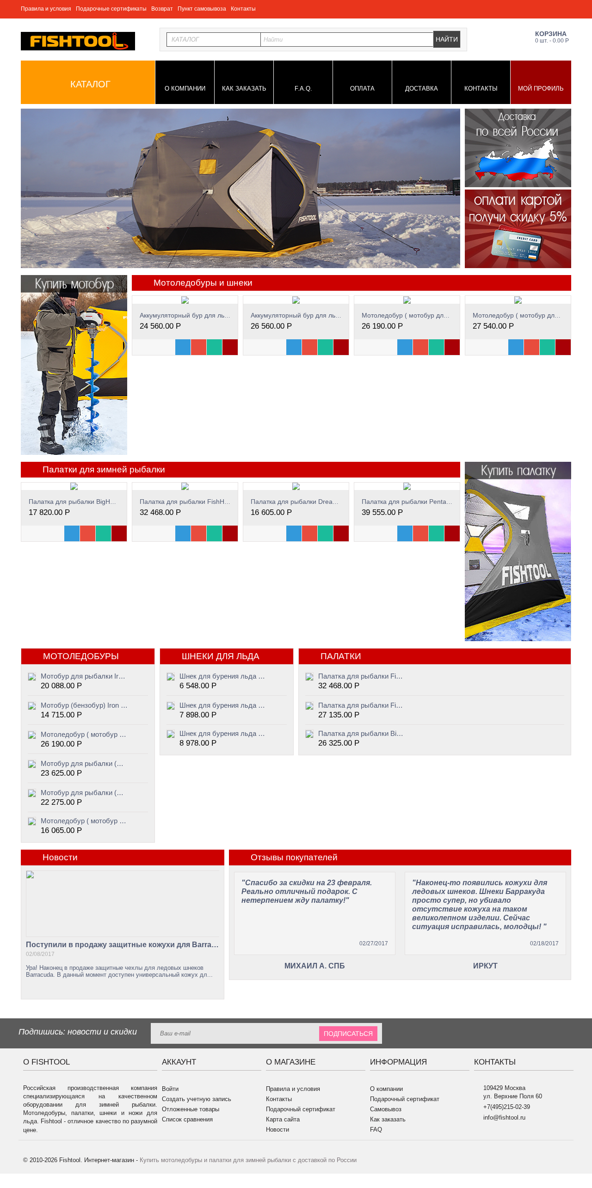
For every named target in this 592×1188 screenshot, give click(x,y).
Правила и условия (46, 9)
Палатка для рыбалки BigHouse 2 (79, 501)
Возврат (162, 9)
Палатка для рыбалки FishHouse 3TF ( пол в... (210, 501)
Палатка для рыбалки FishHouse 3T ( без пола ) (361, 705)
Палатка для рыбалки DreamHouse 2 (307, 501)
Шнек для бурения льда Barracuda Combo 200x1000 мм (222, 733)
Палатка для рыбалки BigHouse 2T (361, 733)
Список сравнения (187, 1119)
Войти (170, 1088)
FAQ (376, 1129)
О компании (185, 88)
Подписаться (348, 1033)
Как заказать (244, 88)
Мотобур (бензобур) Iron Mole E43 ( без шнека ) (84, 705)
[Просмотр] (183, 347)
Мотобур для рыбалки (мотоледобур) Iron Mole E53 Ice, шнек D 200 (84, 763)
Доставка (421, 88)
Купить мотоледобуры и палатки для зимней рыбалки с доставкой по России (248, 1160)
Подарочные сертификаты (111, 9)
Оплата (362, 88)
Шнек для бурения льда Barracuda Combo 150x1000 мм (222, 705)
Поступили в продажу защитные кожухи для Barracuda (122, 945)
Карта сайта (283, 1119)
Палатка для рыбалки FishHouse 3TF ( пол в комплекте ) (361, 676)
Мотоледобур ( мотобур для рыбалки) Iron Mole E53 (84, 821)
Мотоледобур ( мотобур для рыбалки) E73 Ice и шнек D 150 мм (84, 734)
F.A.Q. (303, 88)
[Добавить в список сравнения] (214, 347)
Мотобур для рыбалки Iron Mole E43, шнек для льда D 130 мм (84, 676)
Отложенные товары (190, 1109)
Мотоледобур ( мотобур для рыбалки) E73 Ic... (432, 315)
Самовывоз (385, 1109)
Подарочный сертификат (300, 1109)
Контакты (243, 9)
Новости (277, 1129)
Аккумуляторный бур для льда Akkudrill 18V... (208, 315)
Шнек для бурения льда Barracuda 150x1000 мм (222, 676)
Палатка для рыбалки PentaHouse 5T (418, 501)
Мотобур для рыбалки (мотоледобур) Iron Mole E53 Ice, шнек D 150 (84, 792)
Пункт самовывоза (202, 9)
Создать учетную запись (196, 1099)
